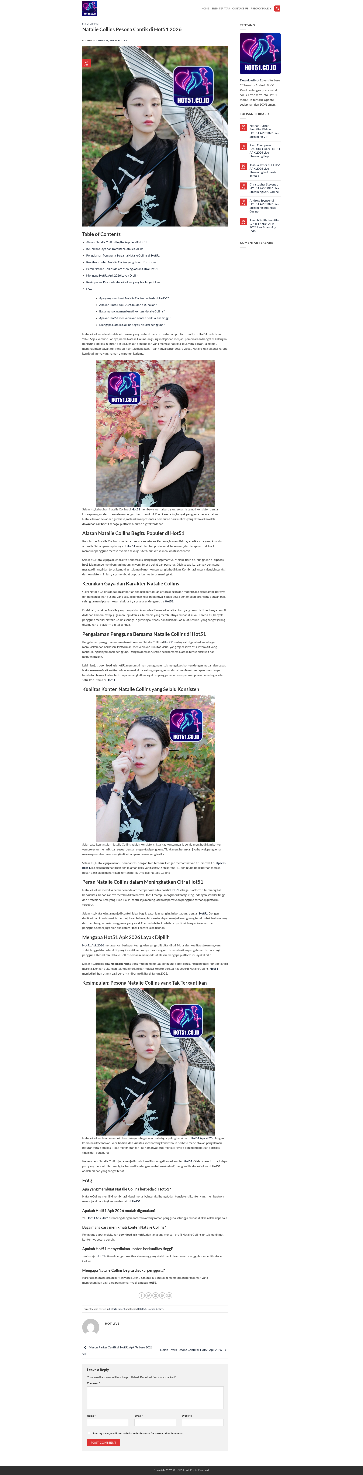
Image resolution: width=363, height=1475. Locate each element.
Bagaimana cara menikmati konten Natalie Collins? (132, 311)
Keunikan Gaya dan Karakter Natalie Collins (114, 248)
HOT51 (142, 1308)
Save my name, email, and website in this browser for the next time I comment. (138, 1433)
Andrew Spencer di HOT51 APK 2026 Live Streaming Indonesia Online (264, 206)
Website (187, 1415)
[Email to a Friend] (155, 1295)
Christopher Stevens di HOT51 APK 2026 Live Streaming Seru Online (264, 187)
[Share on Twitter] (148, 1295)
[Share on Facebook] (142, 1295)
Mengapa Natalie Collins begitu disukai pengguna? (131, 324)
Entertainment (91, 23)
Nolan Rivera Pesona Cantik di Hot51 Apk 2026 (191, 1349)
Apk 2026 (93, 945)
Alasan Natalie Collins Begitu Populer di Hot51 (116, 242)
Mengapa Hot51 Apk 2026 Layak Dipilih (112, 275)
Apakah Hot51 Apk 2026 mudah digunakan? (128, 304)
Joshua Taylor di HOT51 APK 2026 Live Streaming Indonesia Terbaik (265, 170)
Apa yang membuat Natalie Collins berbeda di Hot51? (134, 298)
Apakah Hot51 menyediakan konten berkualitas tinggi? (134, 318)
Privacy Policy (261, 8)
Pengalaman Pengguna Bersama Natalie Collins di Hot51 (123, 255)
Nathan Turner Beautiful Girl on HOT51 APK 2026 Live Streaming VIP (264, 131)
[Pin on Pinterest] (162, 1295)
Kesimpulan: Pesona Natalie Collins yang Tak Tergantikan (123, 282)
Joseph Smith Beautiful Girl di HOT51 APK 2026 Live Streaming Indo (264, 225)
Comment (93, 1383)
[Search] (277, 8)
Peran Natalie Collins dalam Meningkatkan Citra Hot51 (122, 269)
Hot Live (122, 40)
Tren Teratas (221, 8)
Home (205, 8)
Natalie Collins (155, 1308)
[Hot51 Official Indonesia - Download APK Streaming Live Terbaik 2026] (101, 8)
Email (138, 1415)
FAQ (89, 288)
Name (91, 1415)
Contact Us (240, 8)
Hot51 (136, 509)
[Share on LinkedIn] (169, 1295)
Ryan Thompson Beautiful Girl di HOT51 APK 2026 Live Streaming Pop (265, 150)
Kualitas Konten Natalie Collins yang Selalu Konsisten (121, 262)
